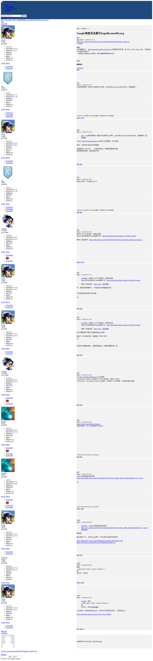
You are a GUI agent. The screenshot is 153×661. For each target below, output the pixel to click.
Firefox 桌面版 (9, 7)
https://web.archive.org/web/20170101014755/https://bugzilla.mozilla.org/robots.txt (115, 240)
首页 (2, 20)
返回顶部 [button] (3, 654)
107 (11, 572)
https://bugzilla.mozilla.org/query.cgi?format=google (119, 236)
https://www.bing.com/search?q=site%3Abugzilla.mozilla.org (96, 542)
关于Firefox (4, 651)
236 (11, 52)
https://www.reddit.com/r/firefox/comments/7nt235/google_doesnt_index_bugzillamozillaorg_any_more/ (110, 478)
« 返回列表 (4, 24)
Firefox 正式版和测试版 (19, 20)
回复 (2, 22)
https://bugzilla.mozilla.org (87, 377)
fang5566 (3, 421)
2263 (11, 241)
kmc (2, 86)
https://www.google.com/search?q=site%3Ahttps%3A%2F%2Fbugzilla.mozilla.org (103, 42)
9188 (11, 98)
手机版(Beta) (26, 651)
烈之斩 (3, 40)
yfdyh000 (3, 229)
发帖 (2, 631)
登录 (2, 18)
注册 (5, 18)
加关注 (3, 63)
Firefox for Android (11, 9)
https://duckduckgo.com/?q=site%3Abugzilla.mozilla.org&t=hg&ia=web (100, 541)
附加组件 (8, 10)
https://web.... (98, 284)
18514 (11, 434)
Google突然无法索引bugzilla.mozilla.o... (38, 20)
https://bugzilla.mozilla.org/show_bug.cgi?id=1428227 (94, 614)
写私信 (8, 63)
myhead (3, 559)
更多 (78, 40)
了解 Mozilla (33, 651)
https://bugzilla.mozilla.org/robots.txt (100, 49)
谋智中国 (20, 651)
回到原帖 (105, 284)
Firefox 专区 (7, 20)
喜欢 (82, 118)
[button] (78, 60)
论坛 (6, 5)
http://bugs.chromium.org (90, 141)
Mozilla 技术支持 (12, 651)
